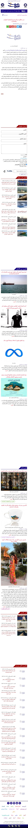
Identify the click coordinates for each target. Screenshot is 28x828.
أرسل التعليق (23, 174)
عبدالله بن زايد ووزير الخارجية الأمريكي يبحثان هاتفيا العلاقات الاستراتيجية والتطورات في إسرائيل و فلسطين (8, 730)
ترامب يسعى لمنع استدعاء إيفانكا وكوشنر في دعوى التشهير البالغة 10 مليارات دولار (8, 619)
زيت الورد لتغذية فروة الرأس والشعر (9, 764)
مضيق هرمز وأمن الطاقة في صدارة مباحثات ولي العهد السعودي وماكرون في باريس (8, 633)
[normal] (5, 15)
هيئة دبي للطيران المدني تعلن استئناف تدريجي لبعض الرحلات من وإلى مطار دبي (8, 213)
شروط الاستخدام (23, 158)
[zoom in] (3, 15)
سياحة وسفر (24, 15)
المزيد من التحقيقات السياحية (8, 501)
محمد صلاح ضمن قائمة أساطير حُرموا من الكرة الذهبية (14, 471)
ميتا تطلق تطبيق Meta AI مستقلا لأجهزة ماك (14, 340)
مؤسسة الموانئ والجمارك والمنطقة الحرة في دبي (15, 50)
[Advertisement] (14, 110)
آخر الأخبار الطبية (5, 608)
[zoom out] (7, 15)
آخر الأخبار (19, 15)
